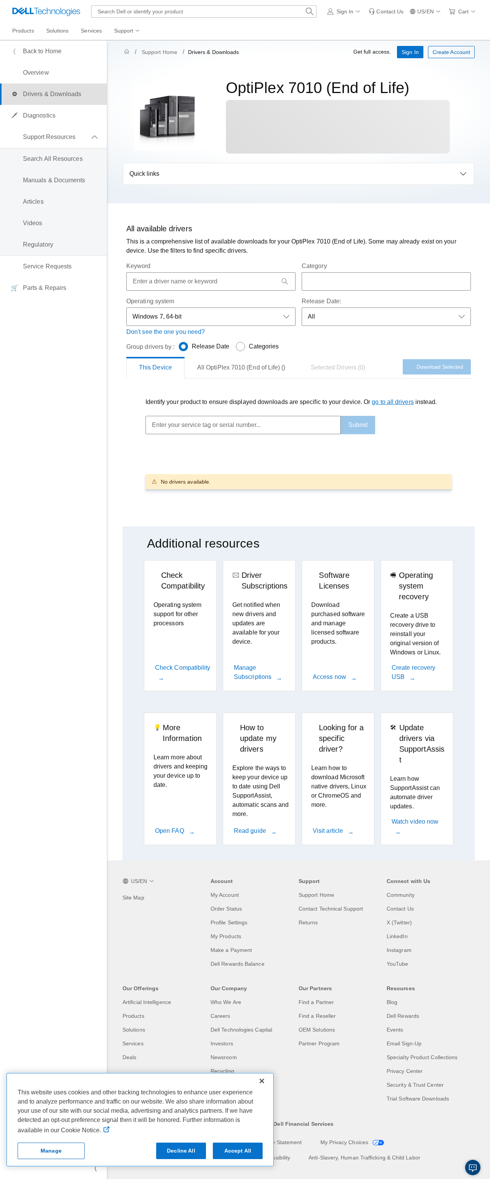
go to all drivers (392, 402)
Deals (129, 1057)
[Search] (284, 281)
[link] (386, 11)
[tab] (155, 367)
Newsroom (224, 1057)
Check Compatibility (183, 667)
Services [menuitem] (91, 31)
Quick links (144, 173)
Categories (264, 346)
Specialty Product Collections (422, 1057)
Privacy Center (405, 1071)
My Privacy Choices (345, 1142)
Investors (222, 1043)
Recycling (222, 1071)
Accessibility (275, 1157)
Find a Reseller (317, 1016)
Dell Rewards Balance (238, 964)
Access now (330, 677)
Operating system (150, 301)
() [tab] (241, 367)
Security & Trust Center (415, 1085)
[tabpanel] (298, 443)
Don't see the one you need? (165, 332)
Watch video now (415, 821)
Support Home (159, 52)
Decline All (181, 1151)
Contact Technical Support (331, 909)
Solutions (133, 1030)
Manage (51, 1151)
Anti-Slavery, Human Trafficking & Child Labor (364, 1157)
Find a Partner (316, 1002)
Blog (392, 1002)
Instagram (399, 950)
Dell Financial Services (303, 1124)
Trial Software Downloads (418, 1099)
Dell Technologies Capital (241, 1030)
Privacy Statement (279, 1142)
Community (401, 895)
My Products (226, 936)
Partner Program (319, 1043)
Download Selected (439, 367)
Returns (308, 922)
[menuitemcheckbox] (53, 137)
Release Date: (321, 301)
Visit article (329, 830)
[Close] (261, 1081)
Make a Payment (231, 950)
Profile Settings (229, 922)
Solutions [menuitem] (57, 31)
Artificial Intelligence (146, 1002)
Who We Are (226, 1002)
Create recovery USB (413, 672)
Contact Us (400, 909)
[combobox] (204, 11)
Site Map (133, 897)
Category (314, 266)
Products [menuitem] (23, 31)
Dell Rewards (403, 1016)
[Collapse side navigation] (95, 1168)
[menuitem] (127, 31)
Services (133, 1043)
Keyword (138, 266)
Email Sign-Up (404, 1043)
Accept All (237, 1151)
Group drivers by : (150, 346)
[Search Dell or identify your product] (309, 11)
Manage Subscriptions (253, 672)
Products (133, 1016)
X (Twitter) (399, 922)
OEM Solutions (317, 1030)
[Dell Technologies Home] (46, 11)
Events (395, 1030)
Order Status (226, 909)
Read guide (251, 830)
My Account (225, 895)
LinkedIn (397, 936)
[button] (345, 11)
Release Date (211, 346)
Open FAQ (170, 830)
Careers (220, 1016)
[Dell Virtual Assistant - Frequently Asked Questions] (472, 1167)
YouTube (397, 964)
